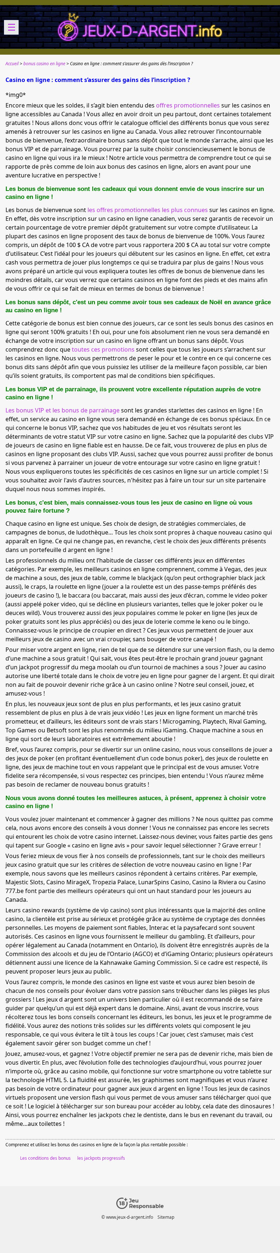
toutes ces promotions (103, 349)
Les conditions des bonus (45, 1158)
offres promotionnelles (188, 105)
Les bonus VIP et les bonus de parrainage (62, 410)
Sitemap (166, 1217)
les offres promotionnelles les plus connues (148, 210)
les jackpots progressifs (101, 1158)
